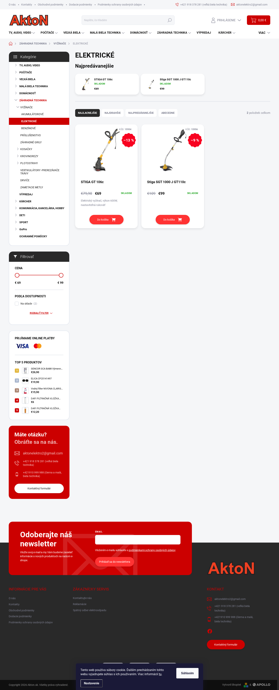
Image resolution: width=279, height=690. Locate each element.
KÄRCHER (25, 201)
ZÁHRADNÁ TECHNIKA (33, 100)
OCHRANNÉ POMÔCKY (33, 236)
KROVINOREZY (29, 156)
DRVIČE (24, 180)
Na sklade (28, 303)
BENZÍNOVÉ (28, 128)
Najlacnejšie (87, 112)
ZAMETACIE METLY (31, 187)
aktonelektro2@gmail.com (43, 453)
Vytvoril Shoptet (231, 684)
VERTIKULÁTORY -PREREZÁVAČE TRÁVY (39, 172)
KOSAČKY (26, 149)
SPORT (23, 222)
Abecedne (168, 112)
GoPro (23, 229)
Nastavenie (91, 683)
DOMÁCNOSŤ (27, 93)
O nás (12, 4)
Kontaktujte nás (82, 598)
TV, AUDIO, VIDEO (29, 65)
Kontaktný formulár (39, 488)
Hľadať (170, 20)
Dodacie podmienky (80, 4)
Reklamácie (79, 604)
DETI (22, 215)
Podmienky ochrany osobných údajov (120, 4)
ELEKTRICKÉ (29, 121)
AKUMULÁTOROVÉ (32, 114)
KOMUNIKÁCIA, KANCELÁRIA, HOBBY (41, 208)
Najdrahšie (113, 112)
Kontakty (26, 4)
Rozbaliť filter (39, 313)
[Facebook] (210, 630)
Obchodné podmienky (50, 4)
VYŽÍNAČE (26, 107)
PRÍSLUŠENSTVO (30, 135)
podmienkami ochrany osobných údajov (152, 550)
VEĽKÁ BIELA (27, 79)
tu (160, 674)
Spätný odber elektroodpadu (89, 610)
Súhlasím (187, 673)
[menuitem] (22, 32)
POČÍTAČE (25, 72)
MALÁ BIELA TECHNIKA (33, 86)
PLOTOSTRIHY (29, 163)
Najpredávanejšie (141, 112)
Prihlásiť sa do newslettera (114, 561)
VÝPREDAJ (26, 194)
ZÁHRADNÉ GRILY (31, 142)
